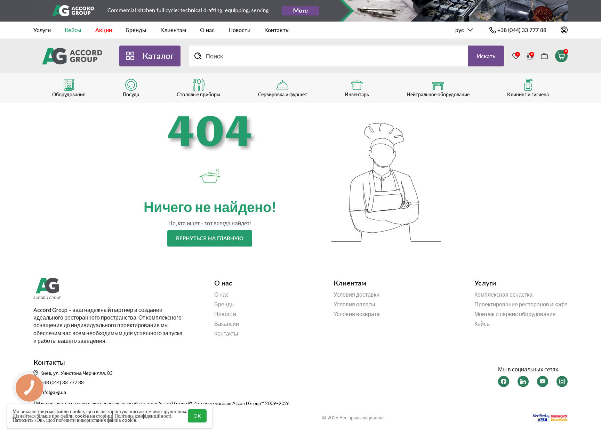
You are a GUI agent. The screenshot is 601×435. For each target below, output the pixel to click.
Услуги (42, 29)
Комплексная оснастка (503, 294)
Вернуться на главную (209, 238)
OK (197, 416)
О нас (207, 29)
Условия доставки (356, 294)
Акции (103, 29)
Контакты (277, 29)
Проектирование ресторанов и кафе (521, 304)
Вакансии (226, 324)
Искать (486, 56)
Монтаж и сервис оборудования (515, 314)
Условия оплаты (354, 304)
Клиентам (173, 29)
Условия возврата (357, 314)
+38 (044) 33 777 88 (521, 29)
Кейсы (73, 29)
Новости (239, 29)
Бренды (136, 29)
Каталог (158, 56)
